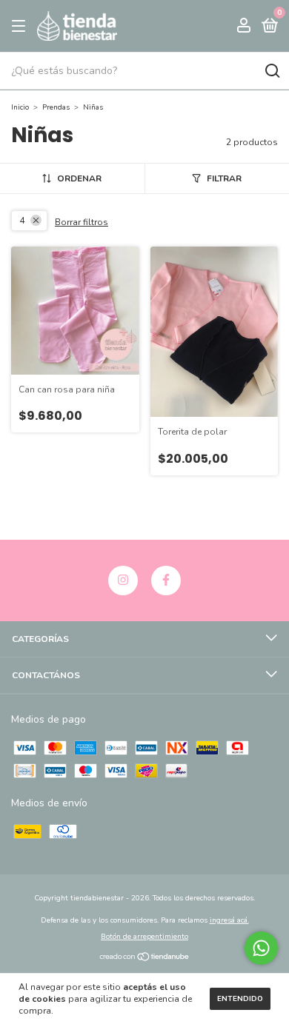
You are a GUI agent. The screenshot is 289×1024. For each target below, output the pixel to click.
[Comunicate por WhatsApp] (261, 948)
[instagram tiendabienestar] (123, 580)
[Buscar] (271, 71)
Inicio (20, 107)
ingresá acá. (229, 920)
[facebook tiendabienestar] (166, 580)
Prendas (56, 107)
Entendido (240, 999)
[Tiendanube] (145, 958)
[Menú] (21, 26)
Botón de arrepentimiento (144, 936)
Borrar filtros (81, 222)
